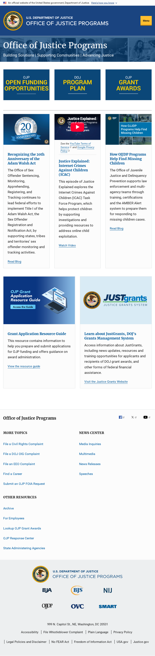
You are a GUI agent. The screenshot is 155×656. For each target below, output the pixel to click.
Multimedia (87, 454)
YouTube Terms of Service (76, 145)
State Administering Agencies (24, 548)
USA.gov (122, 642)
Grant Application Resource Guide (37, 334)
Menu (146, 20)
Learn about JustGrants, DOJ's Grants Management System (110, 336)
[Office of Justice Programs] (13, 21)
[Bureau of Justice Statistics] (77, 595)
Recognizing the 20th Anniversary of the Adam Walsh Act (26, 159)
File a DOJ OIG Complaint (21, 454)
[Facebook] (123, 420)
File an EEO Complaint (19, 464)
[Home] (67, 21)
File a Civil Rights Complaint (23, 444)
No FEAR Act (60, 642)
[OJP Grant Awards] (129, 84)
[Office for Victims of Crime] (77, 609)
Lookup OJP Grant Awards (22, 528)
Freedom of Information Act (93, 642)
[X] (135, 420)
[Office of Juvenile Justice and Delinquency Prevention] (47, 609)
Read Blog (14, 261)
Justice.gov (141, 642)
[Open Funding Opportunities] (26, 84)
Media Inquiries (90, 444)
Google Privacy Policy (77, 149)
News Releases (90, 464)
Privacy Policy (122, 632)
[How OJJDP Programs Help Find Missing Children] (129, 129)
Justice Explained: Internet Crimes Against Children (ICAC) (74, 168)
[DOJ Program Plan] (77, 84)
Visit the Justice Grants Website (106, 382)
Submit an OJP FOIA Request (24, 484)
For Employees (13, 518)
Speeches (86, 474)
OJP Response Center (18, 538)
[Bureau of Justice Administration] (47, 593)
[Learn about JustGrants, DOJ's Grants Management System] (116, 300)
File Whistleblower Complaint (63, 632)
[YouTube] (147, 420)
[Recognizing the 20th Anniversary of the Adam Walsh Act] (26, 129)
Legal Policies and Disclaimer (26, 642)
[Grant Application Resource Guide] (39, 300)
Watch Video (67, 245)
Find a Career (12, 474)
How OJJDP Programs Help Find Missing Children (128, 159)
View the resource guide (24, 366)
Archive (8, 508)
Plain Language (98, 632)
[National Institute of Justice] (108, 593)
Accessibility (29, 632)
